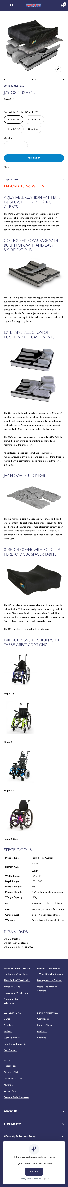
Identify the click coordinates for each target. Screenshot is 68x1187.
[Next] (62, 79)
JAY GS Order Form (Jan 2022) (19, 946)
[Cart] (62, 5)
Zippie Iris (9, 790)
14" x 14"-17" (13, 119)
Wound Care (10, 1091)
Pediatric (41, 1037)
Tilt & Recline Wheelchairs (17, 980)
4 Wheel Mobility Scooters (50, 974)
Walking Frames (12, 1037)
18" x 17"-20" (13, 129)
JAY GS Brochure (12, 938)
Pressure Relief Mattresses (16, 1097)
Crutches (8, 1025)
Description (11, 179)
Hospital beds (10, 1065)
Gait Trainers (10, 1050)
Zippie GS (9, 693)
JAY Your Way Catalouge (16, 942)
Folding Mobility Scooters (49, 980)
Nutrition (8, 1084)
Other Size (33, 129)
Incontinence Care (13, 1078)
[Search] (11, 5)
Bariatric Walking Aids (15, 1044)
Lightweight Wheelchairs (16, 974)
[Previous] (5, 79)
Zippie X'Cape (11, 839)
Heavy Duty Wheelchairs (16, 993)
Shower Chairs (44, 1025)
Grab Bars (42, 1031)
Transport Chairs (12, 986)
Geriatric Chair (11, 1072)
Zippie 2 (8, 742)
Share (7, 167)
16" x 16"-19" (34, 119)
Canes (7, 1018)
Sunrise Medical (14, 85)
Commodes (43, 1018)
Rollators (8, 1031)
